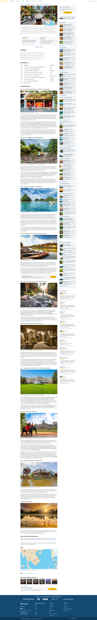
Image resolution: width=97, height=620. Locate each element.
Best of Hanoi (62, 45)
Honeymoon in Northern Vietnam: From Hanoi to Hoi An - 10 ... (69, 62)
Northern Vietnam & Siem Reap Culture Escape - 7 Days (68, 42)
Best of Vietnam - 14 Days (67, 103)
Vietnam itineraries (50, 538)
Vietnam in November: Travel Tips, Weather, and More (69, 204)
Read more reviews (38, 46)
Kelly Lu (26, 573)
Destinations (12, 1)
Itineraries (18, 1)
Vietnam (21, 4)
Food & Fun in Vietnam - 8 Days (68, 53)
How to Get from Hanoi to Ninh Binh (69, 260)
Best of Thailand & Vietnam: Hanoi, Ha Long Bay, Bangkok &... (69, 37)
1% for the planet (66, 610)
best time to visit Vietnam (50, 539)
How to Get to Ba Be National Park (69, 256)
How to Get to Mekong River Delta (69, 269)
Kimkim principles (52, 610)
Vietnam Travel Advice (63, 181)
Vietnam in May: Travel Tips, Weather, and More (68, 177)
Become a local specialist (53, 613)
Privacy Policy (39, 618)
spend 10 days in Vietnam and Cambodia (33, 539)
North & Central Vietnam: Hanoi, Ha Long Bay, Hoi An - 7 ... (69, 58)
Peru (35, 610)
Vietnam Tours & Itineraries (64, 120)
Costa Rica (36, 613)
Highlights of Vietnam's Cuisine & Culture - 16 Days (68, 231)
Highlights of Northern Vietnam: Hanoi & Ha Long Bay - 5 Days (68, 33)
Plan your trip (90, 1)
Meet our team (51, 605)
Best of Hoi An (62, 70)
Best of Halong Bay (63, 95)
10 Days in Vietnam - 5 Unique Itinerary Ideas (68, 138)
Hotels (23, 1)
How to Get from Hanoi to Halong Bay (69, 265)
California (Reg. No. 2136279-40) (24, 612)
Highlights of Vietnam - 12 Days (68, 115)
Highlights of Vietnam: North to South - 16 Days (68, 235)
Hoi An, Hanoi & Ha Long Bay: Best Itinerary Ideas (69, 83)
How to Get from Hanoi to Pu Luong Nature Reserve (69, 282)
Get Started (53, 276)
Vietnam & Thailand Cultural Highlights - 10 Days (67, 25)
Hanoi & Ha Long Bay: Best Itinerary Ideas (69, 75)
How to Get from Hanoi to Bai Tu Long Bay (68, 274)
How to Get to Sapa (66, 244)
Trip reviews (40, 1)
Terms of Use (33, 618)
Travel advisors (51, 615)
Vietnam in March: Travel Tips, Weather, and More (68, 169)
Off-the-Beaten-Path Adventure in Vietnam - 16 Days (69, 223)
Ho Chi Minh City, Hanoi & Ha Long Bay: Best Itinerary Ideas (69, 87)
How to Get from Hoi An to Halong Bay (69, 253)
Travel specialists (34, 1)
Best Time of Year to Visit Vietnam (69, 149)
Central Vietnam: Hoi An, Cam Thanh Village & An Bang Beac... (69, 50)
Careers (50, 608)
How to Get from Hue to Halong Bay (69, 277)
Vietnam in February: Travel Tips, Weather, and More (68, 165)
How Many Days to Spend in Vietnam (69, 125)
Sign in (95, 1)
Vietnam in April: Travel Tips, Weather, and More (68, 173)
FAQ (64, 605)
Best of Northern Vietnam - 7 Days (69, 99)
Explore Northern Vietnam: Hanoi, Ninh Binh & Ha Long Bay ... (69, 29)
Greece (36, 605)
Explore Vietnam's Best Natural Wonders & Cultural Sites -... (68, 219)
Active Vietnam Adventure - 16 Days (69, 226)
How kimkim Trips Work (67, 185)
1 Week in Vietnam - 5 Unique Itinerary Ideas (68, 134)
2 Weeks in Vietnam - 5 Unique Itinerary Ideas (68, 142)
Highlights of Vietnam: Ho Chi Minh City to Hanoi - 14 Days (69, 108)
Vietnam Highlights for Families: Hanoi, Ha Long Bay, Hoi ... (68, 67)
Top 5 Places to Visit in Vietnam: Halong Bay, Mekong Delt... (68, 154)
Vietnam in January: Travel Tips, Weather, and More (68, 161)
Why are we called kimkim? (68, 608)
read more (49, 42)
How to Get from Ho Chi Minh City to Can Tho (69, 249)
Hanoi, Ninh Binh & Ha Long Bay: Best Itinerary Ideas (69, 79)
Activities (27, 1)
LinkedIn (23, 608)
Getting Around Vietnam (64, 285)
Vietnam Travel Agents (67, 189)
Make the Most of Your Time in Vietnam (66, 146)
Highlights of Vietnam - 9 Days (68, 111)
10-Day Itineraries (28, 4)
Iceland (36, 608)
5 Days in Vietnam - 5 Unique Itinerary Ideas (68, 130)
